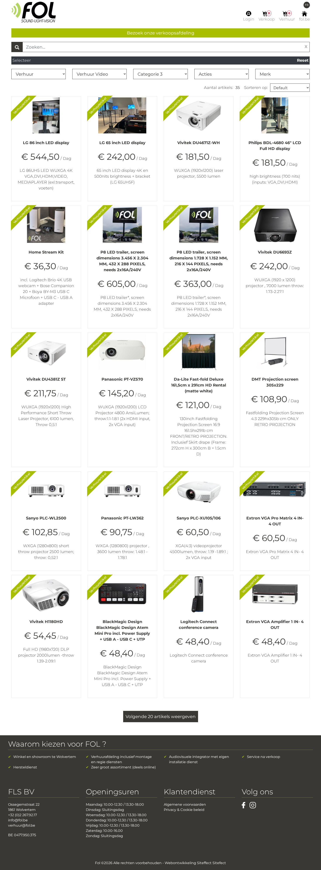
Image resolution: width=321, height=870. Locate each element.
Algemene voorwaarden (185, 804)
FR (307, 5)
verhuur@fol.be (21, 825)
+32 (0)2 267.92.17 (22, 815)
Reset (303, 60)
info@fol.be (18, 820)
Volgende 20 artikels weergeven (161, 716)
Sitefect (219, 863)
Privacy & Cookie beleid (184, 810)
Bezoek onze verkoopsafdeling (160, 33)
